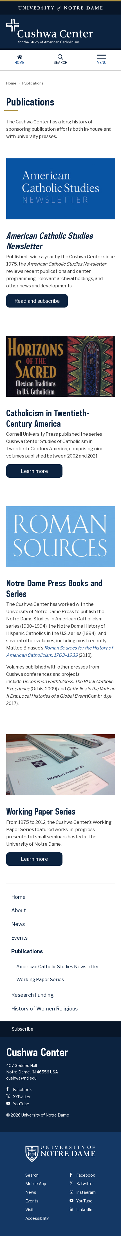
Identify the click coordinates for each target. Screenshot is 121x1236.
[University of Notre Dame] (60, 1153)
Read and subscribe (37, 301)
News (18, 924)
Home (19, 62)
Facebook (22, 1089)
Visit (29, 1209)
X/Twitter (21, 1096)
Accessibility (37, 1218)
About (18, 910)
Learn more (34, 471)
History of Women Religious (44, 1009)
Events (19, 938)
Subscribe (22, 1029)
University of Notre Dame (60, 8)
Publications (27, 951)
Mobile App (35, 1183)
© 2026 (13, 1115)
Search (60, 62)
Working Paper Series (40, 979)
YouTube (20, 1103)
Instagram (85, 1192)
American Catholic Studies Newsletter (57, 966)
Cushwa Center (60, 31)
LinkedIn (83, 1209)
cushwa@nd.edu (21, 1078)
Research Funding (32, 995)
